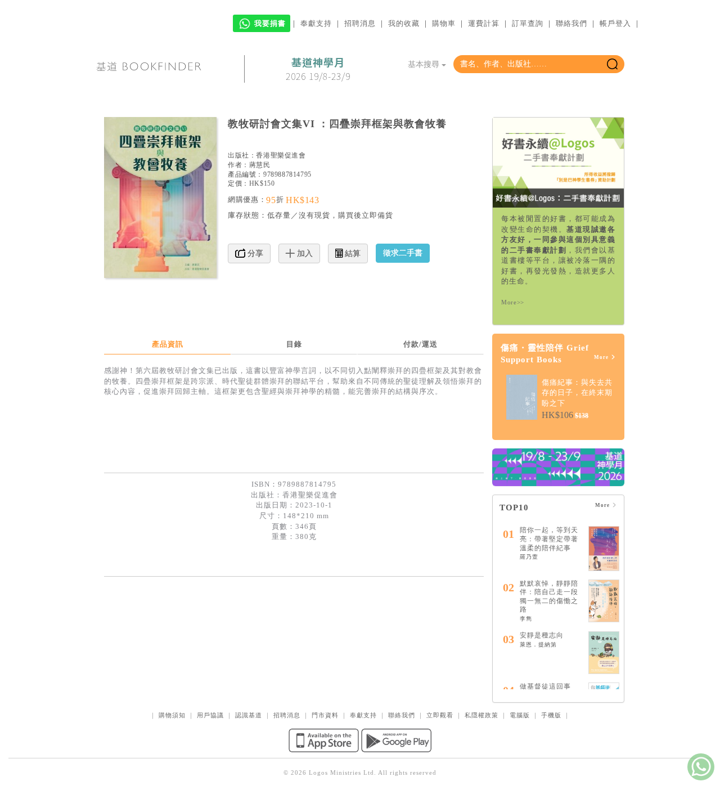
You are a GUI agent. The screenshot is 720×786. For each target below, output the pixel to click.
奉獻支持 (316, 23)
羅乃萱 (529, 557)
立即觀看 (439, 715)
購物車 (444, 23)
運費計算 (484, 23)
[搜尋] (612, 64)
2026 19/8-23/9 (318, 69)
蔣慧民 (260, 165)
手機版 (551, 715)
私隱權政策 (481, 715)
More (602, 357)
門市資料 (325, 715)
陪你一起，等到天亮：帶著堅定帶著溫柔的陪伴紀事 (549, 538)
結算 (352, 253)
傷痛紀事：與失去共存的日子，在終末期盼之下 (577, 392)
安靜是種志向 (542, 635)
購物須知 (172, 715)
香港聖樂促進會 (280, 155)
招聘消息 (360, 23)
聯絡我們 (571, 23)
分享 (254, 253)
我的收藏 (404, 23)
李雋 (526, 619)
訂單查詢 (527, 23)
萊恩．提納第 (538, 644)
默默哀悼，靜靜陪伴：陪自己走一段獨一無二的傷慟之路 (549, 597)
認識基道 (248, 715)
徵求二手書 (402, 253)
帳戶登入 (615, 23)
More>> (512, 302)
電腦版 (520, 715)
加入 (304, 253)
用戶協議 (210, 715)
